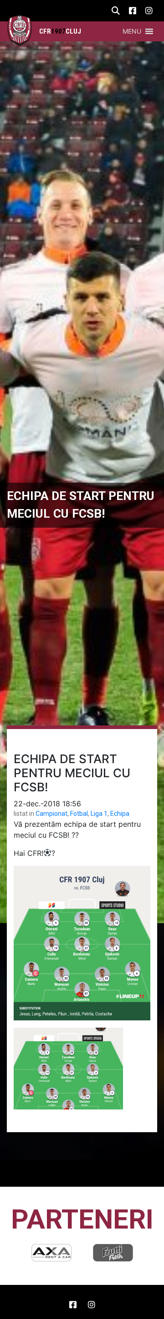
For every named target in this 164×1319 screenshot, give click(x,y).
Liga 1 (99, 813)
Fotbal (79, 813)
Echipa (119, 813)
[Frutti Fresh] (51, 1252)
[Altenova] (112, 1252)
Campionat (51, 813)
